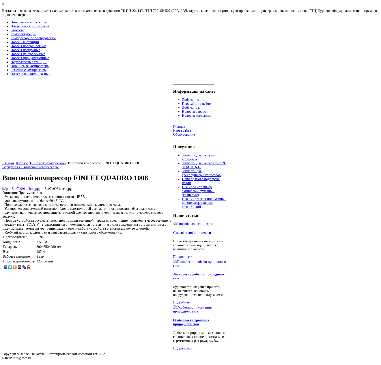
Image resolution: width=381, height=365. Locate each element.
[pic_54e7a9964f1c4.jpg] (20, 189)
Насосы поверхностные (28, 46)
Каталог (22, 163)
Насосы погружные (25, 50)
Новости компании (196, 115)
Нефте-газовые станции (29, 62)
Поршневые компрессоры (30, 66)
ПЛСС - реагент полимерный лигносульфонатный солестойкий (204, 203)
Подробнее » (182, 256)
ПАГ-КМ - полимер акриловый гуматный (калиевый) (198, 191)
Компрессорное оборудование (33, 38)
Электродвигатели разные (30, 74)
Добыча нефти (193, 99)
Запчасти (17, 30)
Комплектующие (23, 34)
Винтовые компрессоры (29, 22)
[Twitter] (10, 267)
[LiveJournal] (24, 267)
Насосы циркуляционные (30, 58)
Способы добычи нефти (192, 232)
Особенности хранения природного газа (191, 322)
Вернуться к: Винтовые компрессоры (30, 167)
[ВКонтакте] (5, 267)
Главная (8, 163)
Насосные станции (25, 42)
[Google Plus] (28, 267)
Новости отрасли (195, 111)
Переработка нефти (196, 103)
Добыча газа (191, 107)
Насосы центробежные (28, 54)
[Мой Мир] (19, 267)
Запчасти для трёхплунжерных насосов (201, 173)
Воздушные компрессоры (30, 26)
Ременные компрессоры (29, 70)
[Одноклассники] (15, 267)
